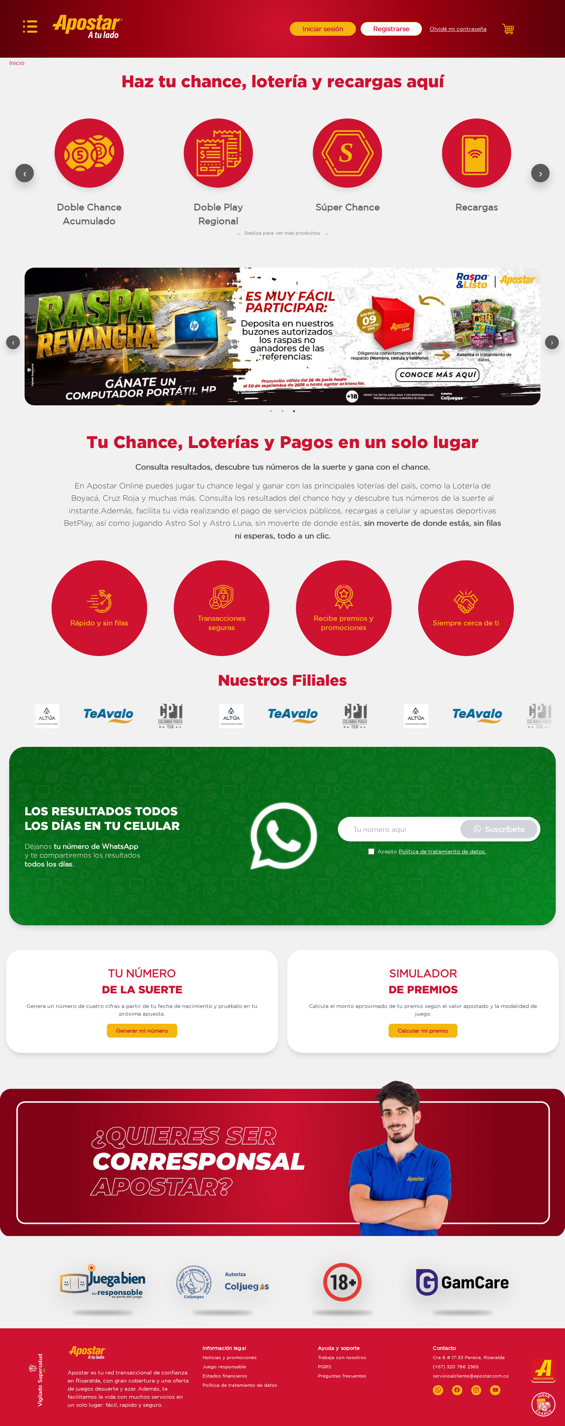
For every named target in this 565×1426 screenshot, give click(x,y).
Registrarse (391, 28)
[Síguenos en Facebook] (457, 1390)
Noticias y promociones (230, 1357)
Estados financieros (225, 1375)
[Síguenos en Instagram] (476, 1390)
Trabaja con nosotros (342, 1357)
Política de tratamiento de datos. (442, 851)
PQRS (324, 1366)
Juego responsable (224, 1366)
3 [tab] (294, 411)
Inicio (17, 63)
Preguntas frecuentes (342, 1375)
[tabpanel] (282, 336)
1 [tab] (271, 411)
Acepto (431, 851)
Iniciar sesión (322, 28)
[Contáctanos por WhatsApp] (438, 1390)
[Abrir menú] (29, 29)
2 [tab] (282, 411)
